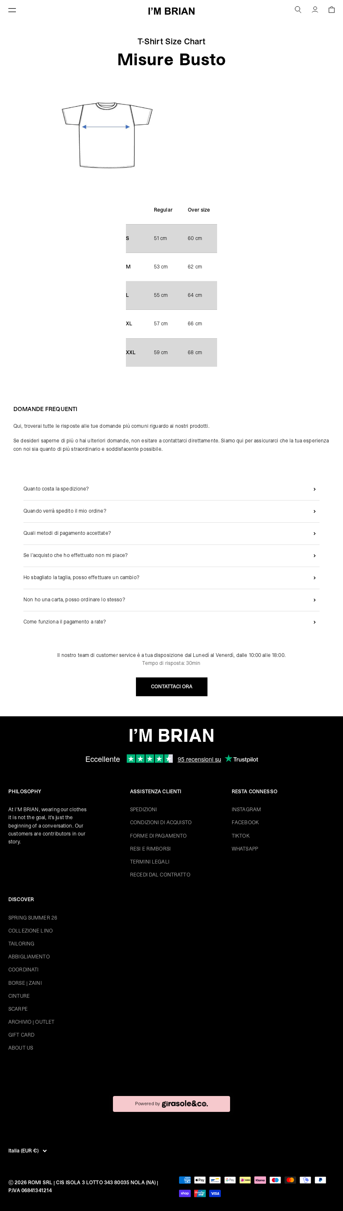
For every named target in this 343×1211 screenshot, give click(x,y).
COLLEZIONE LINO (30, 930)
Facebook (245, 822)
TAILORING (21, 943)
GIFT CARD (21, 1035)
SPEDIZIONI (143, 809)
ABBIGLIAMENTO (29, 956)
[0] (331, 10)
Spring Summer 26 (32, 918)
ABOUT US (20, 1048)
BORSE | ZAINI (25, 983)
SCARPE (18, 1009)
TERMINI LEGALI (149, 861)
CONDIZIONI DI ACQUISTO (161, 822)
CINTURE (19, 996)
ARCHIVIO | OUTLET (31, 1022)
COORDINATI (23, 969)
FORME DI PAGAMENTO (158, 836)
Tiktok (241, 836)
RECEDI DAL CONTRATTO (160, 874)
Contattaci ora (171, 686)
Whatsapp (245, 849)
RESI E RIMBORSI (150, 849)
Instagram (246, 809)
